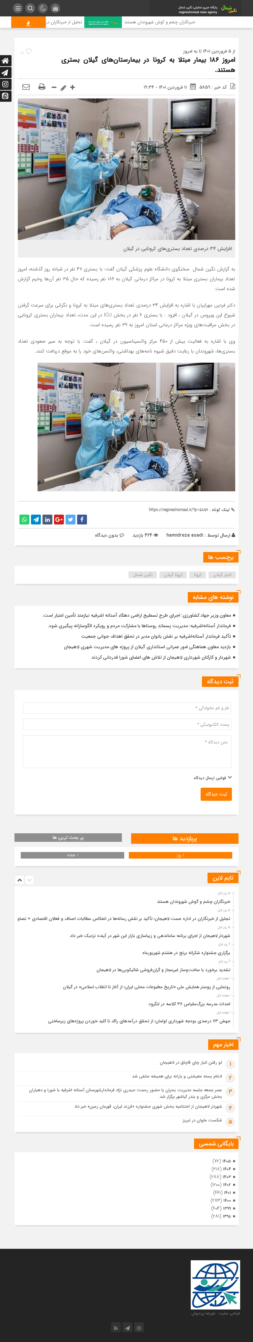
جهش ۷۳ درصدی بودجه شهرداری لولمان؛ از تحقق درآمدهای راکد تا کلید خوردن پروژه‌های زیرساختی (139, 1021)
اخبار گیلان (222, 574)
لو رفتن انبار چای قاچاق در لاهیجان (191, 1062)
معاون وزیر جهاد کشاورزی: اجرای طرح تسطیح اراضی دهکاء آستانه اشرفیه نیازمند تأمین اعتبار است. (136, 615)
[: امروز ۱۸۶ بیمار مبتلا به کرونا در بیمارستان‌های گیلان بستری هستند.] (26, 87)
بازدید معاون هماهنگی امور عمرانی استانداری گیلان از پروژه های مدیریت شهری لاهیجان (147, 646)
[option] (126, 899)
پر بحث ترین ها (68, 837)
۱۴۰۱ (227, 1192)
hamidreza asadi (184, 535)
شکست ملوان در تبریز (202, 1120)
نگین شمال (143, 574)
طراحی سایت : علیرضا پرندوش (215, 1313)
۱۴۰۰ (227, 1200)
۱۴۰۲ (227, 1185)
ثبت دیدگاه (216, 794)
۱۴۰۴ (227, 1169)
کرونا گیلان (173, 574)
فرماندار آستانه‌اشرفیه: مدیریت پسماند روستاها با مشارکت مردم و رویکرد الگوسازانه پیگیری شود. (139, 625)
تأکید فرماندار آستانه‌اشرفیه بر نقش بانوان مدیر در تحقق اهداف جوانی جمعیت (156, 636)
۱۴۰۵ (226, 1161)
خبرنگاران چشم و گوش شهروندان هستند (180, 22)
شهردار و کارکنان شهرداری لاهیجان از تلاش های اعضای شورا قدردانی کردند (161, 657)
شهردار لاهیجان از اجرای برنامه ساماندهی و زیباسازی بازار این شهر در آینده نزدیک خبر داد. (149, 935)
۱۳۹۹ (227, 1208)
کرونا (198, 574)
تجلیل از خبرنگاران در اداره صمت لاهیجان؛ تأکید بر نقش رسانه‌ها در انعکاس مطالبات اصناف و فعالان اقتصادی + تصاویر (122, 918)
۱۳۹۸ (227, 1216)
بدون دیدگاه (106, 535)
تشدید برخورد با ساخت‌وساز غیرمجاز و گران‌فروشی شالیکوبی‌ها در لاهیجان (163, 970)
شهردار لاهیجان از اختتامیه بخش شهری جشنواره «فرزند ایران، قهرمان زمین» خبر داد (148, 1106)
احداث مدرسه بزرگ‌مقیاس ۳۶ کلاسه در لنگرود (189, 1004)
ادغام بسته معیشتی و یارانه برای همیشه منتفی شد (177, 1076)
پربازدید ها (185, 838)
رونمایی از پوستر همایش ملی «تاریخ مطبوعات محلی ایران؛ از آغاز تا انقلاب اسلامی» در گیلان (146, 987)
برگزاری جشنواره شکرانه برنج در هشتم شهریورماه (186, 952)
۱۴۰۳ (227, 1177)
